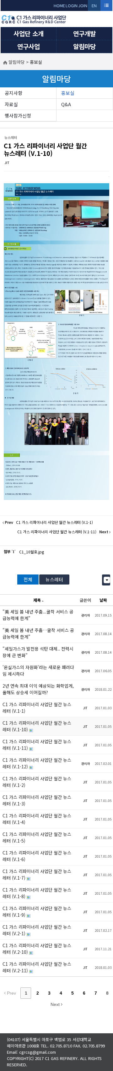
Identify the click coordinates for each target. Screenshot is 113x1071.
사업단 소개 (28, 33)
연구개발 (84, 33)
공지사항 (13, 93)
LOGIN (72, 5)
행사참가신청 (18, 115)
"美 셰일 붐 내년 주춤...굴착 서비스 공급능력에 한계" (38, 614)
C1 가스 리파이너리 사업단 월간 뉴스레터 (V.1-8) (37, 893)
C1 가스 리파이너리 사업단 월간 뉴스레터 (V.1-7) (37, 874)
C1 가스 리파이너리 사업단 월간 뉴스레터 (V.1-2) (37, 781)
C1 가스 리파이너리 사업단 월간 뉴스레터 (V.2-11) (37, 967)
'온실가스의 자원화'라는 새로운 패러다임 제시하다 (38, 670)
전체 (28, 579)
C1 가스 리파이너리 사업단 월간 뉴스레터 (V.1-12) (37, 763)
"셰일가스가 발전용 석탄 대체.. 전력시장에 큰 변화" (38, 651)
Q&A (66, 104)
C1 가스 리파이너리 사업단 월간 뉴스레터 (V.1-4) (37, 818)
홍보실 (67, 93)
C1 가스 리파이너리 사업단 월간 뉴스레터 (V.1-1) (37, 707)
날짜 (103, 600)
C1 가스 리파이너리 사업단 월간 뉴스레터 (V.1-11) (37, 744)
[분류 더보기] (107, 580)
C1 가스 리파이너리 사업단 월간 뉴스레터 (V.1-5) (37, 837)
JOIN (82, 5)
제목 (37, 600)
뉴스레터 (54, 579)
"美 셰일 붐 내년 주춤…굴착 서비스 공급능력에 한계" (38, 633)
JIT (6, 162)
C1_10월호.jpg (31, 551)
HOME (59, 5)
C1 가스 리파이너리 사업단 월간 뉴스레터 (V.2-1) (37, 930)
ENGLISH (94, 7)
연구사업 (28, 46)
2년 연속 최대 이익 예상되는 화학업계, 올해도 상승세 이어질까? (38, 689)
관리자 (85, 615)
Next (56, 1004)
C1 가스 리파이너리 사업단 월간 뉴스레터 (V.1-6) (37, 855)
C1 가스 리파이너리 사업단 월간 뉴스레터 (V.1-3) (37, 800)
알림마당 (84, 46)
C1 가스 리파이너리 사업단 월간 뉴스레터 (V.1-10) (45, 149)
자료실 (11, 104)
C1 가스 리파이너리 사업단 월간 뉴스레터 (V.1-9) (37, 911)
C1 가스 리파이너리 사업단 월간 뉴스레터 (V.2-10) (37, 948)
